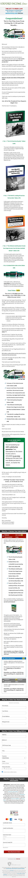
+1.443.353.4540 (17, 11)
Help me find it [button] (5, 847)
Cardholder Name (7, 823)
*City (3, 750)
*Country (4, 756)
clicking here (22, 794)
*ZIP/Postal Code (6, 745)
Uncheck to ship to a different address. (10, 772)
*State (3, 761)
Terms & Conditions (15, 798)
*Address (4, 734)
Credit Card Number (8, 828)
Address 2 (4, 740)
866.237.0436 (10, 11)
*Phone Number (6, 766)
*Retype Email (5, 721)
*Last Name (5, 711)
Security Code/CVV (7, 842)
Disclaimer (12, 870)
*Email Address (6, 716)
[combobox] (14, 736)
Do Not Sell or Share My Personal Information (15, 868)
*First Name (5, 705)
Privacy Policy (19, 873)
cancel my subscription (13, 791)
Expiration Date (7, 834)
